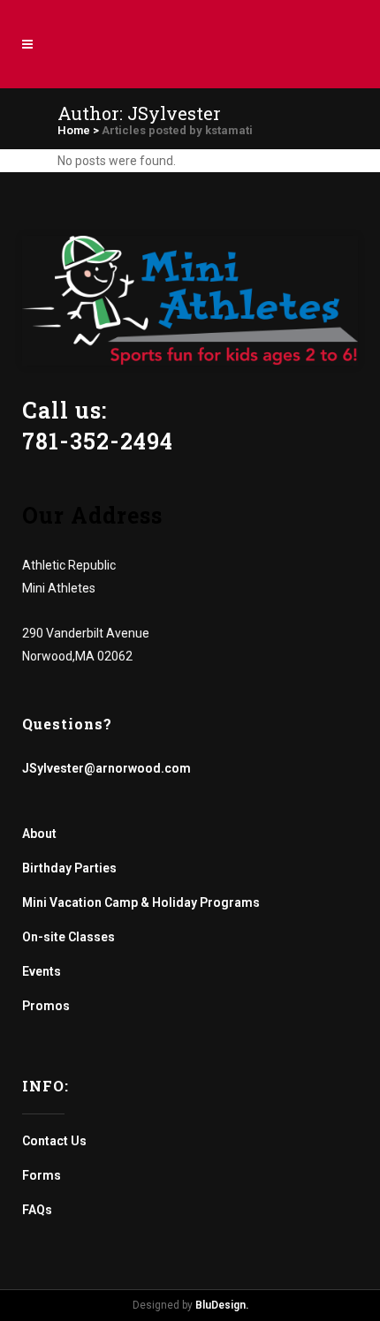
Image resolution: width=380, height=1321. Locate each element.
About (39, 834)
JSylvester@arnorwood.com (106, 768)
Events (41, 971)
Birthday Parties (69, 868)
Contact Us (54, 1141)
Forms (41, 1175)
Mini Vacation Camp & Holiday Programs (141, 902)
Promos (46, 1006)
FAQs (37, 1210)
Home (73, 130)
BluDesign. (221, 1305)
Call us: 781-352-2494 (97, 426)
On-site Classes (68, 937)
